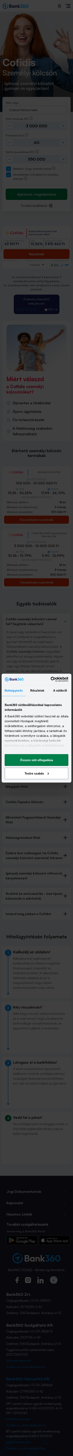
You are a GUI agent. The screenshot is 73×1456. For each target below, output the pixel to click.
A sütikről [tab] (60, 690)
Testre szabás (34, 773)
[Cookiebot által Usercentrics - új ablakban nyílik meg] (51, 679)
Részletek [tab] (37, 690)
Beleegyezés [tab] (14, 690)
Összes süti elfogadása (36, 760)
